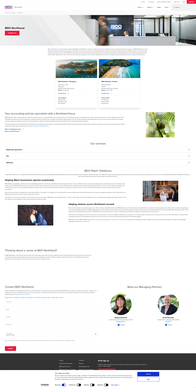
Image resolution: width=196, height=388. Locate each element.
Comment (8, 324)
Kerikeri (23, 297)
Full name (8, 301)
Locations (143, 2)
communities (110, 216)
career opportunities (34, 292)
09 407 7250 (109, 90)
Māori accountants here (83, 221)
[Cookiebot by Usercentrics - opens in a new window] (45, 385)
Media (183, 2)
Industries (149, 7)
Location (8, 316)
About (166, 7)
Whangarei (30, 297)
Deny (148, 379)
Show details (114, 385)
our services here (113, 219)
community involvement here (40, 126)
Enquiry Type (9, 333)
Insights (159, 7)
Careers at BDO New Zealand (164, 2)
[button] (191, 2)
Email (7, 309)
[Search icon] (174, 7)
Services (140, 7)
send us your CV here (24, 294)
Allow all (148, 374)
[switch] (79, 385)
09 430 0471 (65, 90)
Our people (151, 2)
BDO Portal (176, 2)
